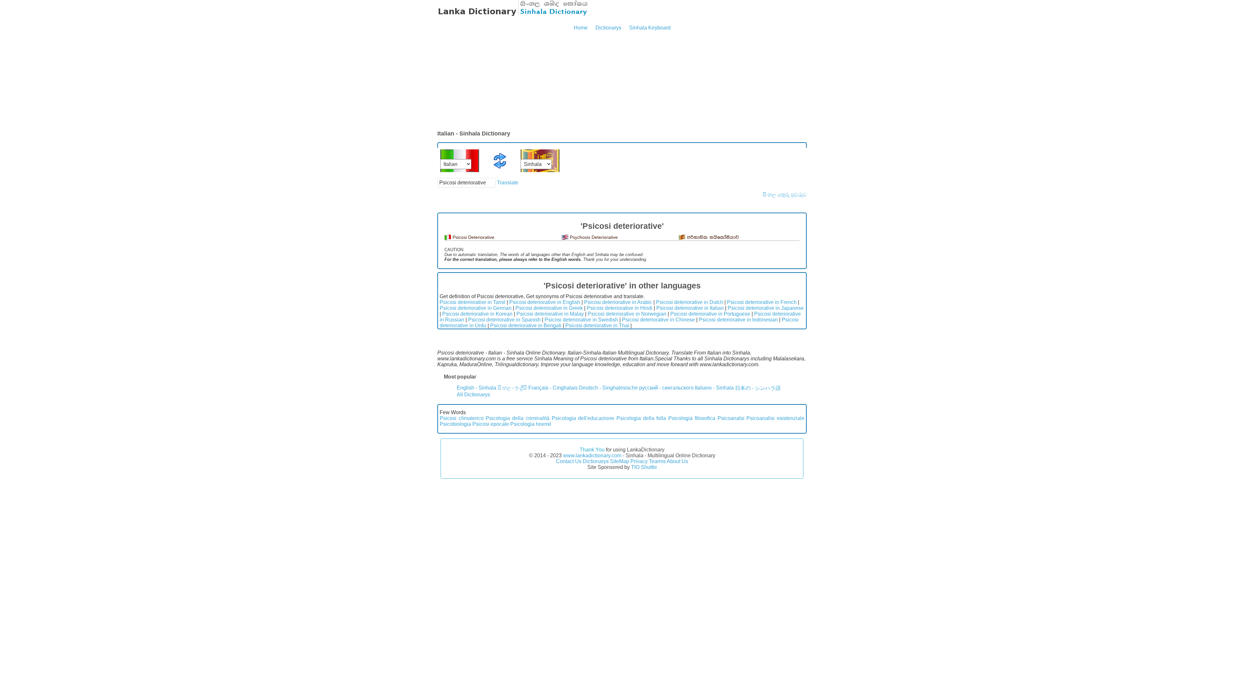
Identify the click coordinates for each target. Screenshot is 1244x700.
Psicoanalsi (731, 418)
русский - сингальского (666, 388)
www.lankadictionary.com (592, 455)
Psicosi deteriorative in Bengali (525, 325)
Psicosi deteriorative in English (544, 302)
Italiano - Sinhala (714, 388)
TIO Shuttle (644, 467)
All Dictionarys (473, 394)
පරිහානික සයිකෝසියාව (713, 237)
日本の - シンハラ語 (758, 388)
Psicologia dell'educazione (583, 418)
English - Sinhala (476, 388)
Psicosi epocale (490, 424)
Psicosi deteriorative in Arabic (618, 302)
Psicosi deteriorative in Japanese (766, 308)
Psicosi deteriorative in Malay (550, 314)
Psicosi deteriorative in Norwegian (627, 314)
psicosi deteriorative (473, 237)
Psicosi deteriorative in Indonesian (738, 319)
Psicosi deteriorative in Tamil (472, 302)
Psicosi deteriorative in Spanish (504, 319)
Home (581, 27)
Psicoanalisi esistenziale (775, 418)
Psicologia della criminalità (517, 418)
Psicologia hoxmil (530, 424)
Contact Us (569, 461)
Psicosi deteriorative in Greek (549, 308)
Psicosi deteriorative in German (476, 308)
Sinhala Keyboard (650, 27)
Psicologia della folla (641, 418)
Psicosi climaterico (462, 418)
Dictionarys (608, 27)
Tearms (657, 461)
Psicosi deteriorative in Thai (597, 325)
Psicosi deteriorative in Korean (477, 314)
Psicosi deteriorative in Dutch (689, 302)
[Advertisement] (622, 81)
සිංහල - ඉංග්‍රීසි (512, 388)
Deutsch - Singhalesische (608, 388)
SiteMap (619, 461)
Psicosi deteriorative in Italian (690, 308)
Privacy (639, 461)
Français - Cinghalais (553, 388)
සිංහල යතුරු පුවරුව (785, 194)
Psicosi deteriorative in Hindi (619, 308)
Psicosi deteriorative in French (762, 302)
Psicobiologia (455, 424)
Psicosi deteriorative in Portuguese (710, 314)
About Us (677, 461)
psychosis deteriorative (594, 237)
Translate (507, 182)
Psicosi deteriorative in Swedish (581, 319)
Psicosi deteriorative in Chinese (658, 319)
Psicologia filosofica (691, 418)
